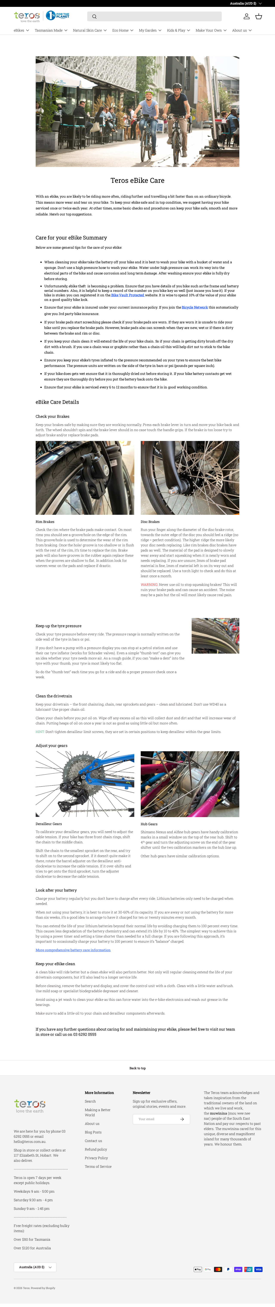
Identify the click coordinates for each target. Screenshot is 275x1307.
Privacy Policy (96, 1158)
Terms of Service (98, 1166)
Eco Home (120, 30)
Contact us (93, 1140)
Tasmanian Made (49, 30)
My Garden (148, 30)
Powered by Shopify (43, 1288)
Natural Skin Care (87, 30)
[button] (258, 16)
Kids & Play (176, 30)
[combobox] (154, 16)
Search (90, 1101)
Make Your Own (209, 30)
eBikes (19, 30)
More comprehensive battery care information (73, 950)
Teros (26, 1288)
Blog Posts (93, 1132)
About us (239, 30)
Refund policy (96, 1149)
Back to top (138, 1068)
